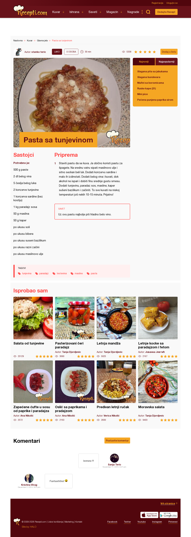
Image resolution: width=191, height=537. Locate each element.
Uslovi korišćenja (55, 521)
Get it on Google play (169, 515)
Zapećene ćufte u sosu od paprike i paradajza (33, 390)
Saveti (92, 12)
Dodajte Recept (166, 11)
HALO (33, 526)
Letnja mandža (116, 327)
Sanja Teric (114, 464)
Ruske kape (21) (146, 88)
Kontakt (78, 521)
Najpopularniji (166, 61)
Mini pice (142, 94)
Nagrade (133, 12)
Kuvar (56, 12)
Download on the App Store (149, 515)
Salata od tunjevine (33, 327)
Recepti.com (30, 11)
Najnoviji (144, 61)
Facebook (112, 522)
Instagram (157, 522)
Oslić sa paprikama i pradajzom (74, 390)
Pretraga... (148, 12)
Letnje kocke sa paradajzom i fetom (158, 327)
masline (79, 273)
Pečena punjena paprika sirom (155, 99)
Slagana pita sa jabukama (152, 71)
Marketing (69, 521)
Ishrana (74, 12)
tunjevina (26, 273)
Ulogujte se (172, 3)
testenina (62, 273)
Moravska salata (158, 390)
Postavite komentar (117, 440)
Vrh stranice (168, 503)
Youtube (141, 522)
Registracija (157, 3)
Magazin (112, 12)
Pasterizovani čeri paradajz (74, 327)
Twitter (127, 522)
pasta (94, 273)
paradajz (44, 273)
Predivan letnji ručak (116, 390)
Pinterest (173, 522)
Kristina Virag (29, 484)
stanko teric (38, 51)
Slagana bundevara (148, 77)
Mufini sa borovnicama (150, 82)
